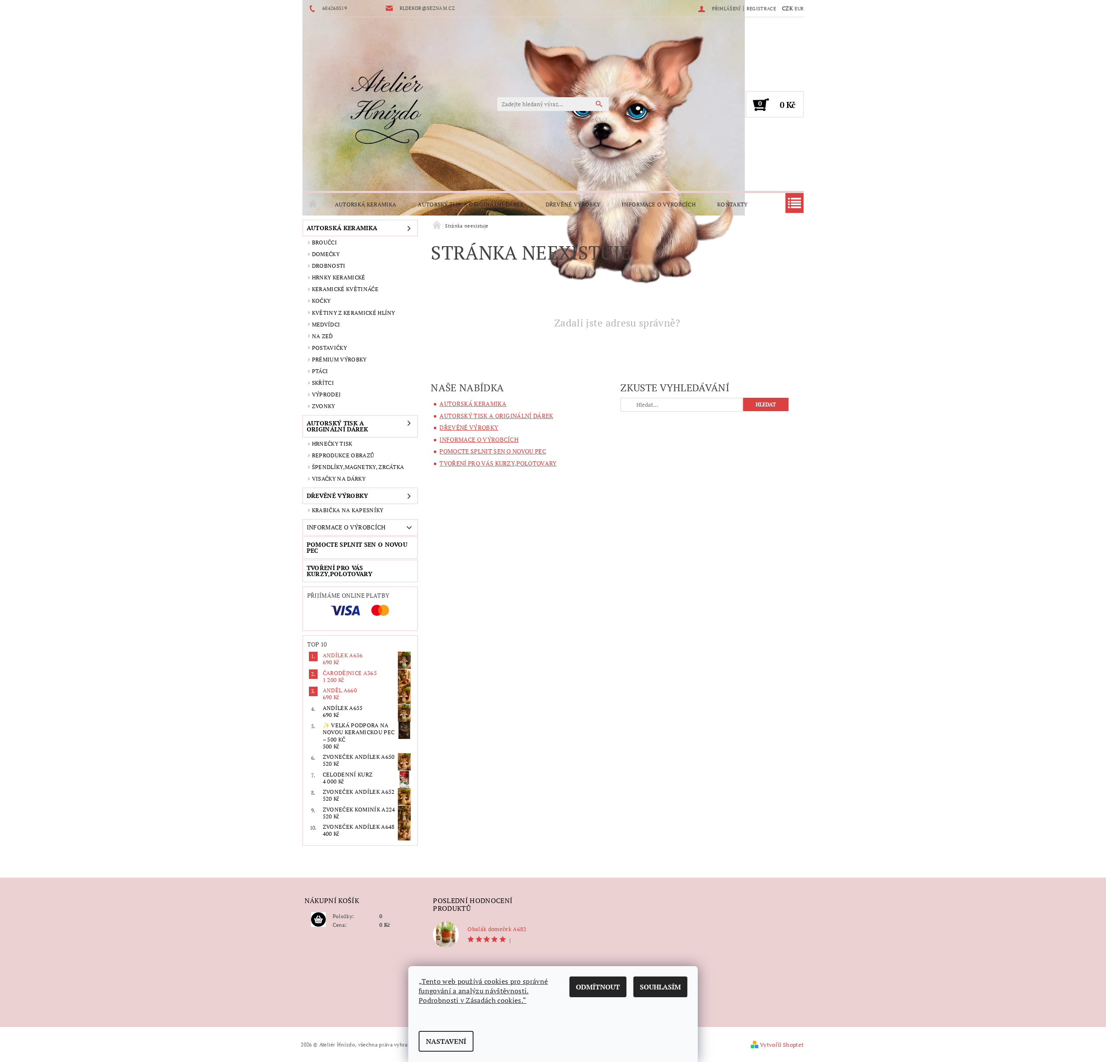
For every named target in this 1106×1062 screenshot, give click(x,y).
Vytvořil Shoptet (782, 1045)
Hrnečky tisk (332, 443)
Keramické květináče (345, 289)
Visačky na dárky (338, 478)
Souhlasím (660, 987)
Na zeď (322, 336)
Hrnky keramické (338, 277)
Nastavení (446, 1041)
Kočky (321, 300)
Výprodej (326, 394)
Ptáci (320, 371)
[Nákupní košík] (318, 920)
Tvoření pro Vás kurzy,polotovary (339, 571)
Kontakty (732, 204)
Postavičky (329, 348)
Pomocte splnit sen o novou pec (357, 547)
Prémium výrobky (339, 359)
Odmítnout (598, 987)
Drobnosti (329, 265)
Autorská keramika (365, 204)
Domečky (326, 254)
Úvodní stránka (313, 204)
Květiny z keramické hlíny (353, 313)
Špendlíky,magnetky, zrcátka (358, 467)
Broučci (324, 242)
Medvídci (326, 324)
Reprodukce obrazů (343, 455)
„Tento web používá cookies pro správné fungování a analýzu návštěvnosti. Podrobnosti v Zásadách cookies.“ (483, 990)
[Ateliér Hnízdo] (387, 108)
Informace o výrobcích (659, 204)
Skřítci (323, 383)
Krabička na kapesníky (348, 510)
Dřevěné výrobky (573, 204)
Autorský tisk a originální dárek (471, 204)
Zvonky (323, 406)
